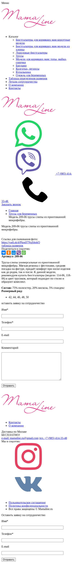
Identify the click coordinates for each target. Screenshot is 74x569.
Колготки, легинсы (27, 68)
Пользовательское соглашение (27, 502)
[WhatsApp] (24, 253)
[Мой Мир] (13, 253)
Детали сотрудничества (23, 81)
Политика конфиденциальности (28, 505)
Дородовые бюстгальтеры (31, 52)
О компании (16, 84)
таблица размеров (12, 245)
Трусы (20, 55)
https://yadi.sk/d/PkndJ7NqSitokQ (20, 242)
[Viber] (19, 253)
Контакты (15, 88)
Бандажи (21, 65)
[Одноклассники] (8, 253)
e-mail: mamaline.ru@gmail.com (19, 438)
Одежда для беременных (31, 75)
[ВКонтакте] (3, 253)
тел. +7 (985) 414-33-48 (53, 438)
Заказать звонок (11, 204)
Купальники (23, 72)
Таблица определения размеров (28, 78)
